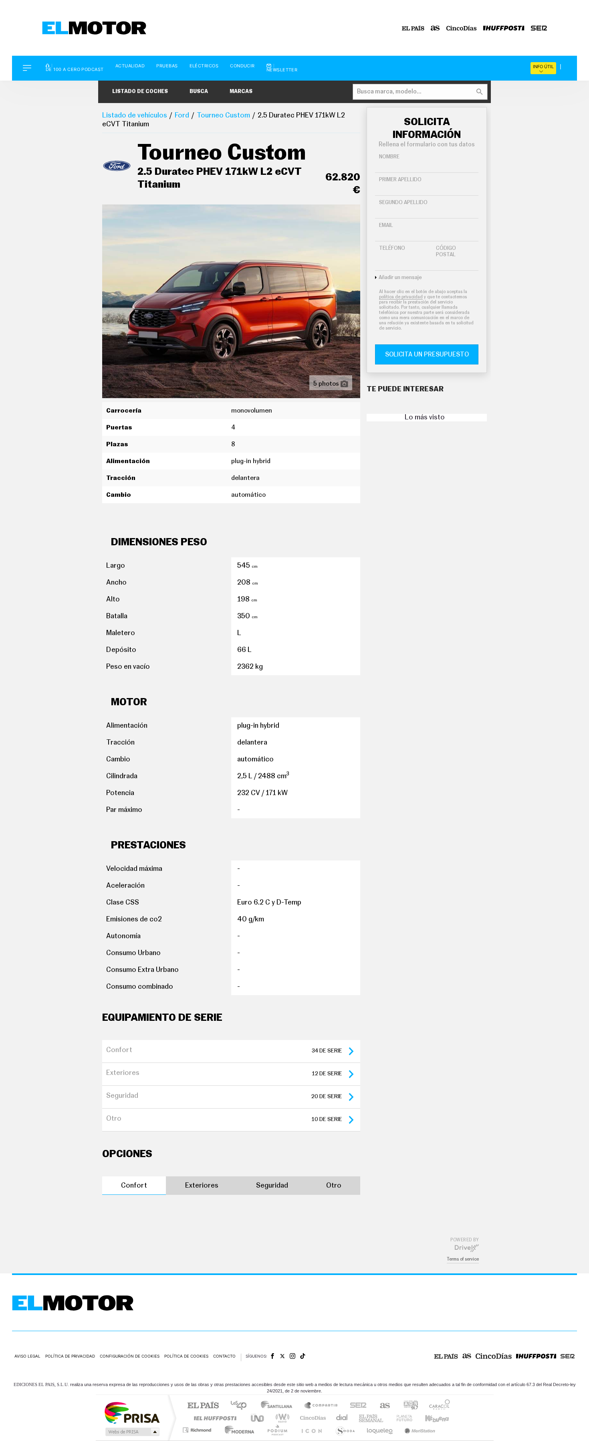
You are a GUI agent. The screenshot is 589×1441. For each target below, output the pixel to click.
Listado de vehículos (134, 115)
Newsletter (282, 69)
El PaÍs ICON (311, 1430)
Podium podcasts (277, 1430)
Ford (182, 115)
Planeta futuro (401, 1418)
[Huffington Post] (503, 28)
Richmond (198, 1430)
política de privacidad (401, 297)
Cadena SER (356, 1406)
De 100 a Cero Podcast (75, 69)
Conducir (242, 66)
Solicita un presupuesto (427, 354)
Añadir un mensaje (400, 277)
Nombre (389, 157)
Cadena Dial (342, 1418)
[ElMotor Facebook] (272, 1356)
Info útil (543, 66)
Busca (199, 91)
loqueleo (380, 1430)
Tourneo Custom (223, 115)
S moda (345, 1430)
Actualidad (130, 66)
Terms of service (463, 1259)
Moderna (237, 1430)
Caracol (437, 1406)
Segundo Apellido (403, 202)
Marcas (241, 91)
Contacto (224, 1356)
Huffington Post (213, 1418)
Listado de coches (140, 91)
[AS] (435, 28)
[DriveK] (467, 1247)
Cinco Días (312, 1418)
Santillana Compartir (321, 1406)
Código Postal (446, 251)
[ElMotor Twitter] (282, 1356)
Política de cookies (186, 1356)
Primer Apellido (400, 179)
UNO (258, 1418)
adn (408, 1406)
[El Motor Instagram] (292, 1356)
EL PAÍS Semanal (372, 1418)
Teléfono (392, 248)
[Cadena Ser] (539, 28)
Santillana (279, 1406)
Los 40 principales (241, 1406)
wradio (281, 1418)
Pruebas (167, 66)
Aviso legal (27, 1356)
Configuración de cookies (129, 1356)
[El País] (413, 28)
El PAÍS (203, 1406)
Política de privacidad (70, 1356)
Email (386, 225)
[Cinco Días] (461, 28)
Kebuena (430, 1418)
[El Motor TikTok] (302, 1356)
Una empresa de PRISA (132, 1412)
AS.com (381, 1406)
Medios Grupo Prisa (131, 1432)
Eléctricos (204, 66)
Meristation (419, 1430)
